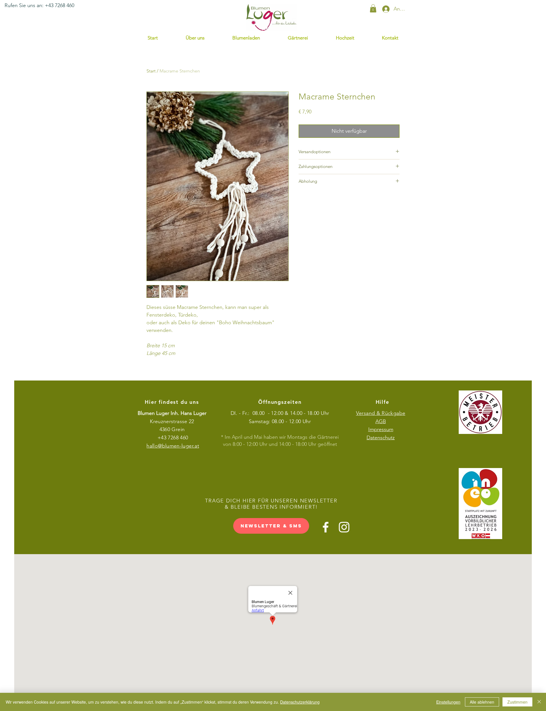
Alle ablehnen (482, 702)
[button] (373, 8)
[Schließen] (539, 701)
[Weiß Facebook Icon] (325, 527)
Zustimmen (517, 702)
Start (151, 71)
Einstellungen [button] (448, 702)
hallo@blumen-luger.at (172, 446)
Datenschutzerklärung (300, 702)
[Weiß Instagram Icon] (344, 527)
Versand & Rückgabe (380, 413)
